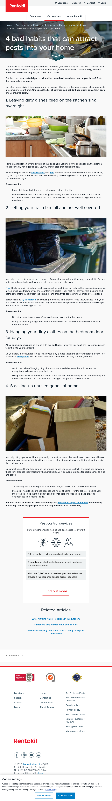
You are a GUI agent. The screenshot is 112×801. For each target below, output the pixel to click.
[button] (56, 56)
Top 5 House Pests (75, 693)
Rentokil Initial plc (31, 764)
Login (103, 2)
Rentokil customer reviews (75, 720)
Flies (8, 288)
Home (9, 25)
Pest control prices (75, 714)
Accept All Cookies (65, 795)
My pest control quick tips (72, 25)
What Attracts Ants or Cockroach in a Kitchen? (56, 618)
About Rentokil (47, 707)
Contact (91, 2)
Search (77, 2)
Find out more (56, 591)
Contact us (45, 697)
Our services (22, 25)
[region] (56, 788)
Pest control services (44, 25)
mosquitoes (23, 356)
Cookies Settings (44, 795)
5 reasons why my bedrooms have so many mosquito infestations (56, 632)
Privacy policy (73, 709)
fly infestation (29, 299)
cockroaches (38, 172)
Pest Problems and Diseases (75, 699)
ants (52, 172)
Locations (63, 2)
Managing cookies (75, 731)
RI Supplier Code (74, 726)
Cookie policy (73, 705)
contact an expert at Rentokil (73, 502)
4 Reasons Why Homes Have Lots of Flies (56, 624)
